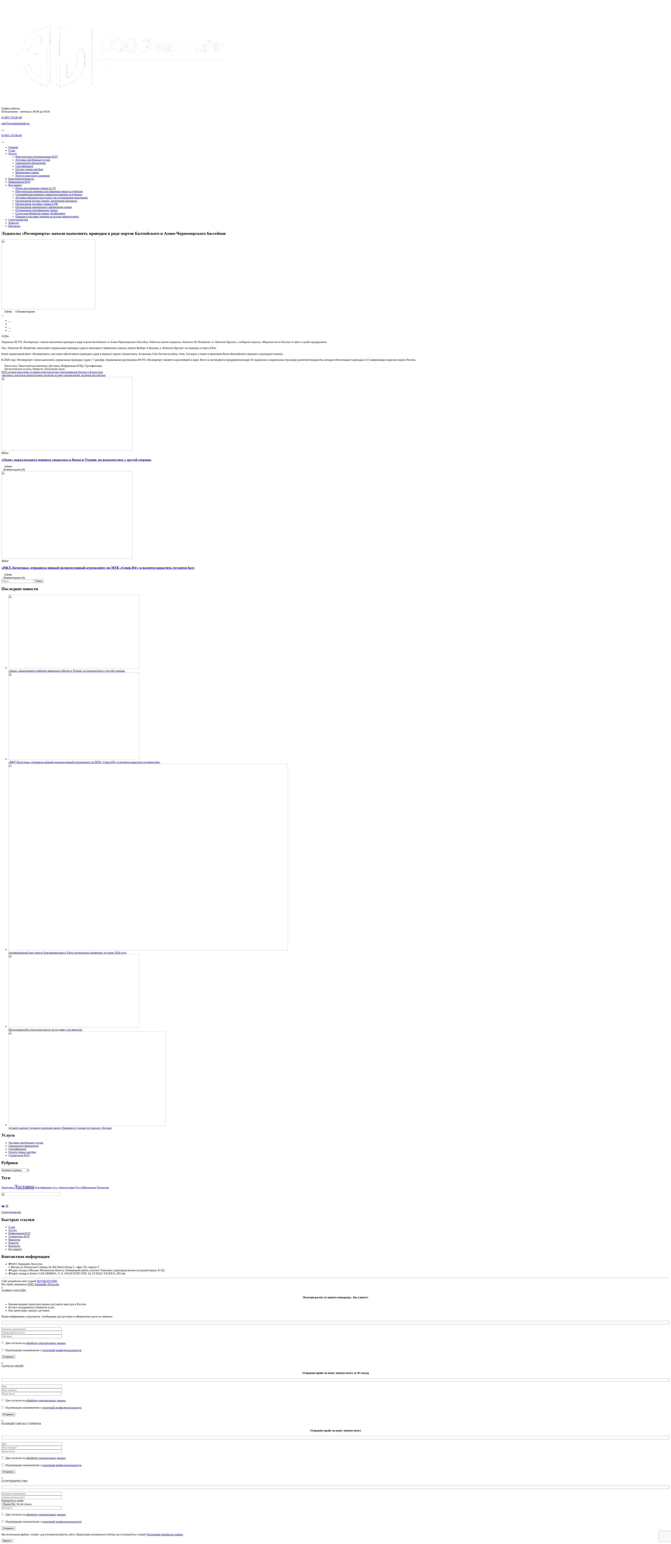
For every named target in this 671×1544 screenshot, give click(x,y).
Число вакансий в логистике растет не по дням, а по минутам (45, 1029)
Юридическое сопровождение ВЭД (36, 156)
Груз (78, 1187)
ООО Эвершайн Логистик (43, 1284)
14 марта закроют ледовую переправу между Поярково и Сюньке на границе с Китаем (59, 1128)
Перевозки (103, 1187)
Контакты (14, 225)
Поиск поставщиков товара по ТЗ (35, 188)
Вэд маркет (15, 185)
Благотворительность (21, 178)
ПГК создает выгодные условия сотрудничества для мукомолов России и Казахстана (52, 372)
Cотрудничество (11, 1212)
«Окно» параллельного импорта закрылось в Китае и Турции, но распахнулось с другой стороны (76, 460)
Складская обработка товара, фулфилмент (40, 213)
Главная (13, 147)
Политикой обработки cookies (165, 1534)
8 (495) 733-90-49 (11, 117)
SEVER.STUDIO (47, 1281)
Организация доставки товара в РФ (36, 203)
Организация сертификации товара (36, 210)
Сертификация (24, 166)
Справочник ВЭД (19, 1155)
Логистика (7, 1187)
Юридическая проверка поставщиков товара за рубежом (49, 191)
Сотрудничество (18, 219)
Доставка (24, 1186)
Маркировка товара (27, 172)
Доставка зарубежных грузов (32, 159)
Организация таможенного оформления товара (43, 207)
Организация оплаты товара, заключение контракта (46, 200)
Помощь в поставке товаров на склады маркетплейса (47, 216)
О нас (11, 150)
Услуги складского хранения (32, 175)
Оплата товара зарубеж (29, 169)
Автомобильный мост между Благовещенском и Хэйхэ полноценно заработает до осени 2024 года (67, 952)
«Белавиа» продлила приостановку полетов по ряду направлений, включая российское (53, 375)
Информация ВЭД (19, 181)
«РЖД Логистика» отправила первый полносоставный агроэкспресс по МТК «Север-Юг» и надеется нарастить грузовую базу (97, 568)
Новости (13, 222)
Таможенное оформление (30, 163)
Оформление (88, 1187)
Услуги (12, 153)
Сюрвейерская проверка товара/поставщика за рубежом (48, 194)
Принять (7, 1540)
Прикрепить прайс (12, 1500)
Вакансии (14, 1239)
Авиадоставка (67, 1187)
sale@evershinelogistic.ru (15, 123)
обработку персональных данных (46, 1343)
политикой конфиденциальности (61, 1350)
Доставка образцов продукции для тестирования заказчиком (51, 197)
